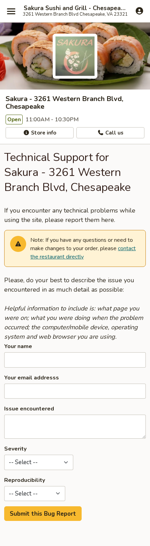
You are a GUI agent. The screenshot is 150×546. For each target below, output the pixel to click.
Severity (15, 449)
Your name (18, 346)
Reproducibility (24, 480)
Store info (43, 132)
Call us (113, 132)
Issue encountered (29, 409)
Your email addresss (31, 378)
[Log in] (139, 11)
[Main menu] (11, 11)
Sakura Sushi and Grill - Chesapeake (75, 8)
